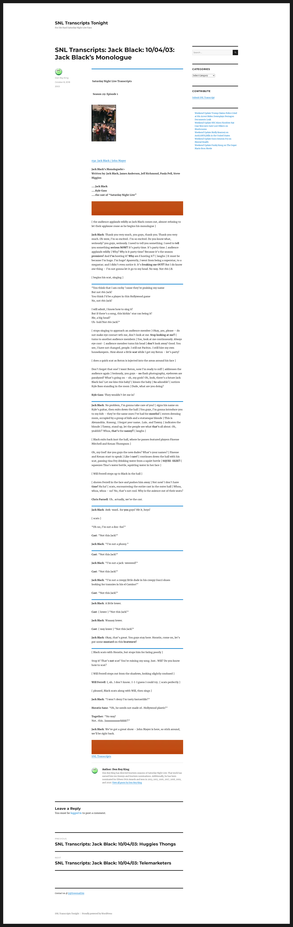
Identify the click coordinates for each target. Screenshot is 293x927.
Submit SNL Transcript (203, 97)
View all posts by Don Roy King (127, 782)
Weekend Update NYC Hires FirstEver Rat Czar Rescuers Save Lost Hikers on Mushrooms (214, 126)
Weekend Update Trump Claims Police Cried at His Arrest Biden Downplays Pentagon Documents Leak (216, 116)
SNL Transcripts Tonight (81, 23)
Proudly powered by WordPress (97, 913)
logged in (76, 813)
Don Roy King (62, 78)
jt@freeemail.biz (76, 893)
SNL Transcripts (101, 756)
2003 (57, 86)
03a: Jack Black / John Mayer (109, 160)
